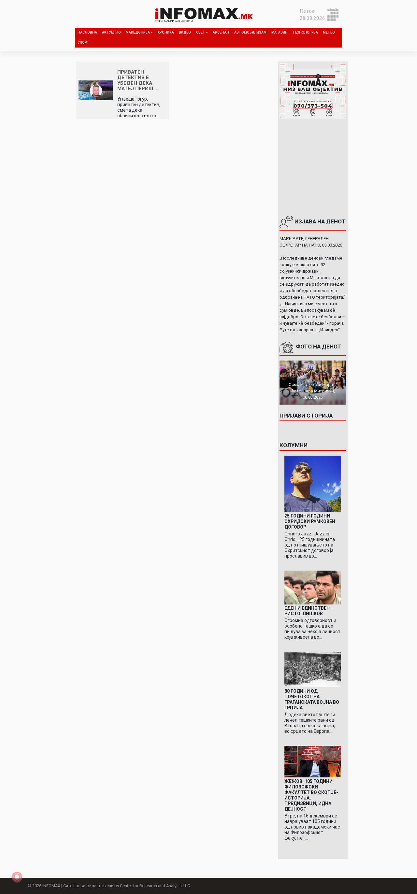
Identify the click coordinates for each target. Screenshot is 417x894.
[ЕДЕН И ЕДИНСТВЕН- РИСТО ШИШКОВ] (312, 587)
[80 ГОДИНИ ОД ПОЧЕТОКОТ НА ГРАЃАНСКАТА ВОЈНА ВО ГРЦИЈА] (312, 669)
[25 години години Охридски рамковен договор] (312, 484)
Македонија (138, 32)
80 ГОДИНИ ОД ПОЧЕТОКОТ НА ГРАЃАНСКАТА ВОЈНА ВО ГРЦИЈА (311, 699)
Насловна (87, 32)
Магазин (279, 32)
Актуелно (111, 32)
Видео (185, 32)
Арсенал (221, 32)
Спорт (84, 42)
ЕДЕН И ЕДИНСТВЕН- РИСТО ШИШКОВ (308, 610)
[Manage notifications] (17, 877)
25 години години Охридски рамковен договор (309, 521)
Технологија (305, 32)
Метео (329, 32)
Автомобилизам (250, 32)
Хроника (166, 32)
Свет (200, 32)
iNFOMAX (51, 885)
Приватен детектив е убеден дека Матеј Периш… (137, 80)
